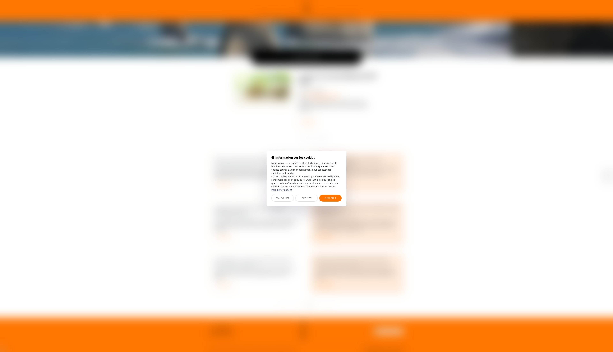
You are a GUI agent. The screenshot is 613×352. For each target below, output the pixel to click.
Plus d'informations (281, 189)
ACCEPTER (330, 197)
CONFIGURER (283, 198)
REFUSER (306, 198)
